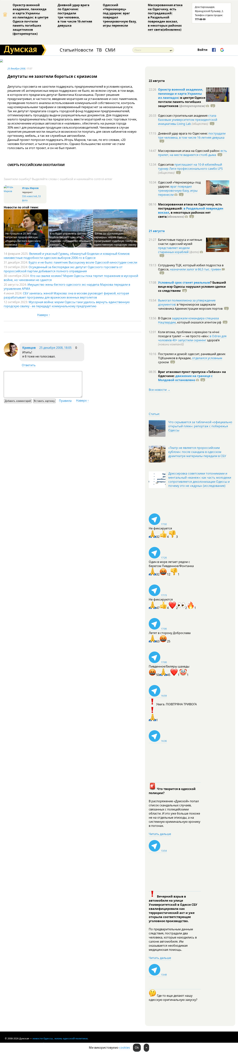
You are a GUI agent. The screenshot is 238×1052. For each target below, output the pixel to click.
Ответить (29, 365)
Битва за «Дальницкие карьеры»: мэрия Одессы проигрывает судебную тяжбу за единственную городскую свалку (115, 239)
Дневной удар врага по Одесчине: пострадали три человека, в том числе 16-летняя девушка (75, 15)
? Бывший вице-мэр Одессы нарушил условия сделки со (192, 286)
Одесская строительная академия (183, 116)
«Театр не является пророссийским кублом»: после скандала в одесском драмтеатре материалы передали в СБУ (197, 452)
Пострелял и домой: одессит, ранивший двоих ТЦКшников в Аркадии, (191, 356)
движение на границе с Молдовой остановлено (185, 378)
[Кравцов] (11, 356)
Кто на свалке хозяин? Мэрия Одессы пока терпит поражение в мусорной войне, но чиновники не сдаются (71, 278)
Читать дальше (160, 834)
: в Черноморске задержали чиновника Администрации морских (190, 306)
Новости (84, 50)
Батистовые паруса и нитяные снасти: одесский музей (180, 242)
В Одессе (165, 318)
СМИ (110, 50)
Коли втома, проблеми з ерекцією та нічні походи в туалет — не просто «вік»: (188, 334)
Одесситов (166, 164)
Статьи (67, 50)
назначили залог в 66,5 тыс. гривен (195, 269)
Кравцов (29, 348)
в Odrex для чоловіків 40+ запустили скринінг (192, 338)
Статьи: (154, 414)
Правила (65, 401)
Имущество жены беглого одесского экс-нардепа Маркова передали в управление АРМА (67, 286)
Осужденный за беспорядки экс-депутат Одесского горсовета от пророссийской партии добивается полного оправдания (63, 269)
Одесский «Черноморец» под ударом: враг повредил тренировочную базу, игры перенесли (120, 15)
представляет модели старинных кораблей (174, 250)
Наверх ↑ (43, 315)
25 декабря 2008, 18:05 (55, 348)
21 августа (157, 231)
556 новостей (29, 196)
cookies (124, 1047)
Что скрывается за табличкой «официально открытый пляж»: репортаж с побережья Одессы (200, 426)
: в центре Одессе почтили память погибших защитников (181, 102)
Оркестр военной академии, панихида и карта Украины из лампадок (180, 93)
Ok (137, 1047)
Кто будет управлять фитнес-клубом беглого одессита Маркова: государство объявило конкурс (70, 239)
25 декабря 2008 (16, 68)
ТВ (99, 50)
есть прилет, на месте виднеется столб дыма (192, 153)
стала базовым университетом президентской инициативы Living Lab (187, 120)
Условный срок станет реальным (184, 282)
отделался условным (207, 358)
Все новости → (159, 390)
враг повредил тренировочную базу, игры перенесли (177, 190)
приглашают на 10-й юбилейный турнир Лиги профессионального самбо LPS (190, 166)
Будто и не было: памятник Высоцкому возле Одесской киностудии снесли (83, 262)
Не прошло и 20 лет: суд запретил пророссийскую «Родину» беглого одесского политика (22, 239)
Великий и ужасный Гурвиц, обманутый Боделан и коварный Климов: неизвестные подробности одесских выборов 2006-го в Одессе (67, 256)
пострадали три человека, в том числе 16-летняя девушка (192, 135)
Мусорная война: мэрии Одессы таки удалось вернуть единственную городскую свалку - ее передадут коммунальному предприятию (67, 304)
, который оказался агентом (198, 322)
